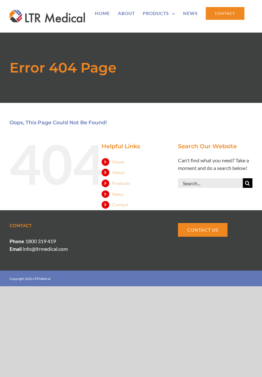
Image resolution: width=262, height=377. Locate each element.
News (117, 194)
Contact (120, 204)
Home (118, 162)
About (118, 172)
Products (121, 183)
